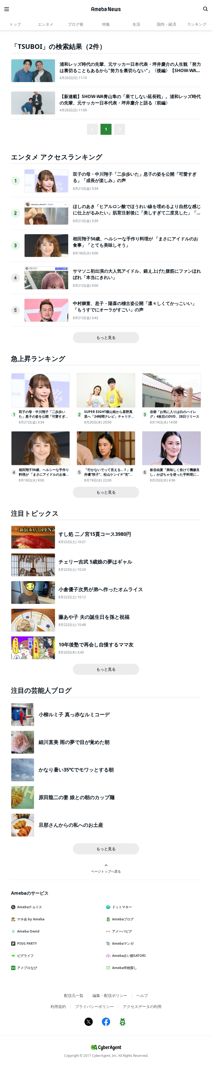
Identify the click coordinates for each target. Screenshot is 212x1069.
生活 (136, 24)
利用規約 (58, 1006)
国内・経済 (166, 24)
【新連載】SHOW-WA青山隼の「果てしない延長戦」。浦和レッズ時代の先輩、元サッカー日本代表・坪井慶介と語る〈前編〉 (130, 99)
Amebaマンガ (123, 943)
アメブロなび (27, 967)
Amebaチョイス (29, 907)
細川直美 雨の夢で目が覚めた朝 (74, 742)
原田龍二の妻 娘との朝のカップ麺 (77, 797)
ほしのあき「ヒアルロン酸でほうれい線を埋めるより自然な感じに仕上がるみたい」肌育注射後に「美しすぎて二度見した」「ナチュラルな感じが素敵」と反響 (137, 212)
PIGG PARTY (27, 943)
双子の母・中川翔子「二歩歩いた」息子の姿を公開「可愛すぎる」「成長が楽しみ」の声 (42, 416)
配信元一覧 (73, 995)
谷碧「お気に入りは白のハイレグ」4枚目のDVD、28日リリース (174, 414)
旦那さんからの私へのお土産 (71, 825)
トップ (15, 24)
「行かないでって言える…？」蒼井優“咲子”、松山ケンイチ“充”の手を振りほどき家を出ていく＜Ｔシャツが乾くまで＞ (109, 476)
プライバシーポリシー (94, 1006)
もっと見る (106, 337)
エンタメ (45, 24)
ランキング (196, 24)
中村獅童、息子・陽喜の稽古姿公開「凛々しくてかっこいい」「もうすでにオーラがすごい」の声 (135, 306)
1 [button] (106, 129)
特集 (106, 24)
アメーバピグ (122, 931)
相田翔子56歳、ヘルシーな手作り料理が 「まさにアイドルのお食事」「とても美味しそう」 (44, 474)
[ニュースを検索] (205, 9)
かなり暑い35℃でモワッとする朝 (76, 769)
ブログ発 (75, 24)
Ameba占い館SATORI (129, 955)
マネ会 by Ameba (30, 919)
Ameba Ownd (28, 931)
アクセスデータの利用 (142, 1006)
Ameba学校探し (124, 967)
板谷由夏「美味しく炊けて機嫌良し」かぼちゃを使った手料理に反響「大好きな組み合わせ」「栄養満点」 (175, 476)
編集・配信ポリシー (109, 995)
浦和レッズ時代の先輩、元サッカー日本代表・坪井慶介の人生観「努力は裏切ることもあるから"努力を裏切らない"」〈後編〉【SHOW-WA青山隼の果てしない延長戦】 (130, 70)
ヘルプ (142, 995)
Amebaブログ (123, 919)
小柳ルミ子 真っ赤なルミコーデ (74, 714)
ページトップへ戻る (106, 871)
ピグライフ (25, 955)
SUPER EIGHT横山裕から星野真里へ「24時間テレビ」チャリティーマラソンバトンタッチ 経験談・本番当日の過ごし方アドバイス (109, 418)
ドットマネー (122, 907)
